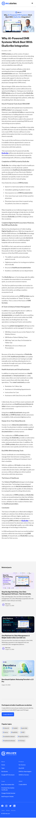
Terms (3, 810)
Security (13, 810)
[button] (32, 3)
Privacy (8, 810)
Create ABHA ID (8, 714)
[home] (9, 3)
